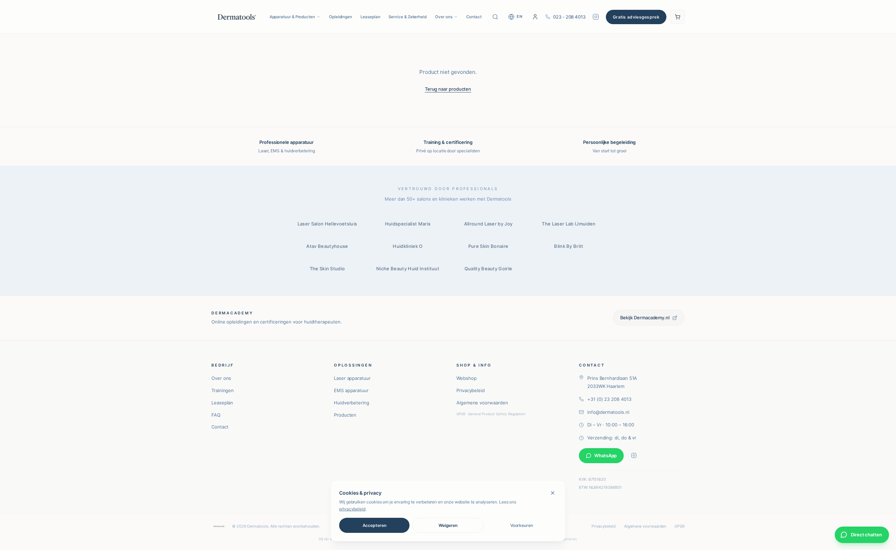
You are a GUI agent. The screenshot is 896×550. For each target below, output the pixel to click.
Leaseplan (370, 16)
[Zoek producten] (495, 17)
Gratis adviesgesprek (636, 17)
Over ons (443, 16)
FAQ (215, 415)
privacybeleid (352, 508)
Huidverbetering (351, 402)
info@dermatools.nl (608, 412)
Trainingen (222, 390)
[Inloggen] (535, 17)
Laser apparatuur (352, 378)
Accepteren (374, 525)
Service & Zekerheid (407, 16)
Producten (345, 415)
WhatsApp (605, 455)
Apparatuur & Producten (292, 16)
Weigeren (448, 525)
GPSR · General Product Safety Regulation (490, 414)
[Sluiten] (552, 493)
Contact (473, 16)
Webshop (466, 378)
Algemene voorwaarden (482, 402)
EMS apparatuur (351, 390)
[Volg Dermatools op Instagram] (596, 17)
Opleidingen (340, 16)
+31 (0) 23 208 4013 (609, 399)
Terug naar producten (448, 89)
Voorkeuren (521, 525)
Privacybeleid (470, 390)
